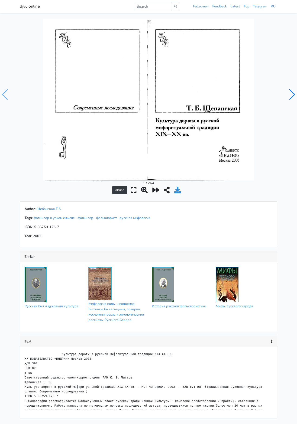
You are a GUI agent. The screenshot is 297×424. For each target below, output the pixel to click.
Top (246, 6)
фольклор (86, 217)
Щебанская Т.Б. (48, 208)
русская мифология (135, 217)
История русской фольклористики (179, 306)
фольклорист (107, 217)
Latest (235, 6)
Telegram (260, 6)
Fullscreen (201, 6)
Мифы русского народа (234, 306)
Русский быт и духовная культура (51, 306)
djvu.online (30, 6)
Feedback (219, 6)
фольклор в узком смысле (55, 217)
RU (273, 6)
